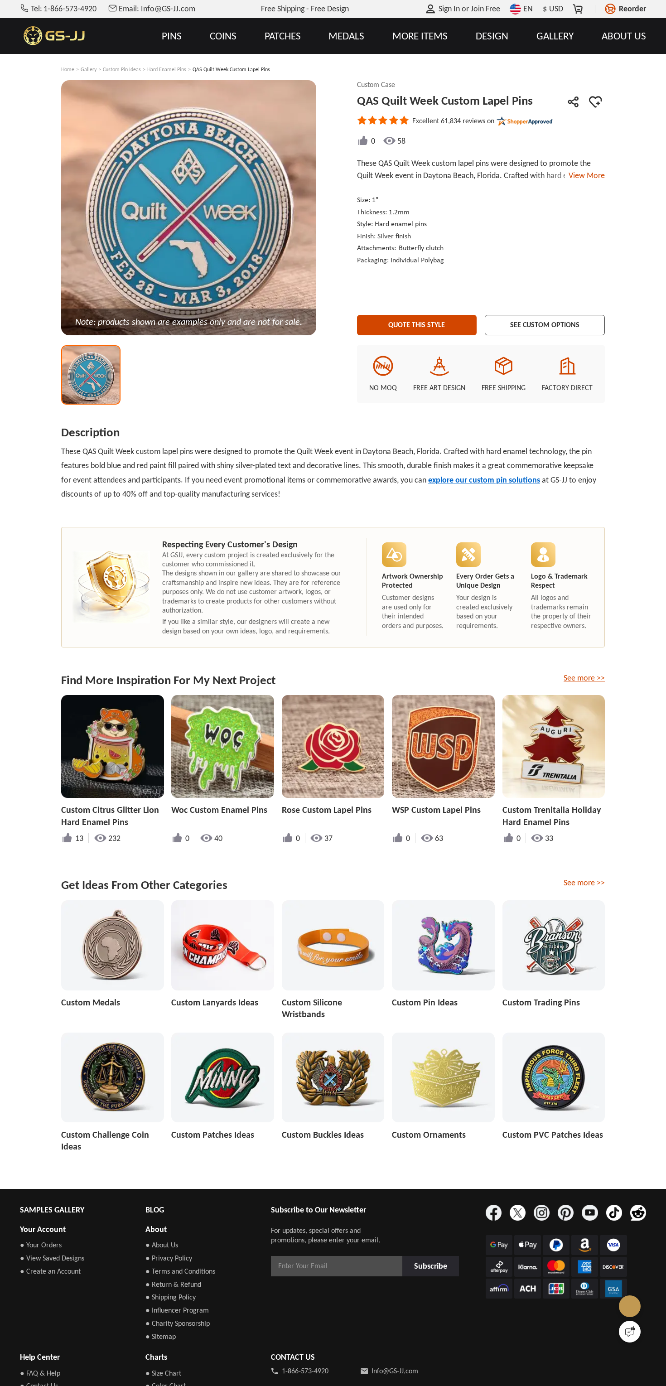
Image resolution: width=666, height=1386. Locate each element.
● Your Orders (41, 1245)
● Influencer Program (177, 1310)
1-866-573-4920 (305, 1371)
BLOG (154, 1210)
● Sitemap (160, 1336)
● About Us (161, 1245)
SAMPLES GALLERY (52, 1210)
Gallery (89, 69)
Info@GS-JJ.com (395, 1371)
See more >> (584, 678)
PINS (172, 36)
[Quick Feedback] (630, 1332)
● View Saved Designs (52, 1258)
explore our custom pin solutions (484, 480)
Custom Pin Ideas (122, 69)
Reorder (632, 9)
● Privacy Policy (168, 1258)
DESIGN (492, 36)
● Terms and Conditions (180, 1271)
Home (67, 69)
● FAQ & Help (40, 1373)
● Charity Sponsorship (177, 1323)
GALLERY (555, 36)
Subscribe (433, 1265)
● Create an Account (50, 1271)
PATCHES (283, 36)
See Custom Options (545, 323)
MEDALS (346, 36)
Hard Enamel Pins (166, 69)
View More (585, 175)
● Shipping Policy (170, 1297)
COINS (223, 36)
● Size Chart (163, 1373)
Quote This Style (417, 323)
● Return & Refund (173, 1284)
